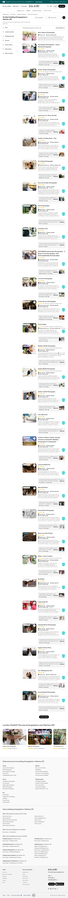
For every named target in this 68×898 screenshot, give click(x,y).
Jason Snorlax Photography (8, 767)
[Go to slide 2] (28, 39)
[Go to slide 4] (30, 39)
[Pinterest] (51, 889)
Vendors (28, 10)
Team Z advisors (26, 884)
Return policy (25, 880)
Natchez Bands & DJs (38, 816)
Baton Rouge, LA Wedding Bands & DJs (11, 846)
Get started (51, 884)
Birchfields (5, 798)
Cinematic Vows (6, 800)
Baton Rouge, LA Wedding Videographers (11, 851)
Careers (4, 880)
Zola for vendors (62, 1)
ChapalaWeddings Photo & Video (9, 775)
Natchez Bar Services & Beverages (10, 819)
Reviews (4, 876)
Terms (33, 1)
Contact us (25, 882)
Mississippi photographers (21, 14)
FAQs (24, 874)
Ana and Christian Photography (41, 775)
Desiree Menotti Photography (9, 771)
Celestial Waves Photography (9, 781)
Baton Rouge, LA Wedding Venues (41, 850)
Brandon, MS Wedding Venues (40, 853)
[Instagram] (55, 889)
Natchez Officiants (6, 818)
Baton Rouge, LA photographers (9, 832)
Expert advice (16, 6)
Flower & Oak (5, 773)
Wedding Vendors (6, 14)
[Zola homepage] (34, 6)
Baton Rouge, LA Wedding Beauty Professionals (13, 862)
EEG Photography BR (7, 769)
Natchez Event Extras (7, 816)
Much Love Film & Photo (40, 767)
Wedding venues (20, 10)
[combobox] (55, 17)
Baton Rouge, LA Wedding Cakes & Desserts (12, 857)
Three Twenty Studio (39, 785)
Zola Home (57, 1)
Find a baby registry (52, 879)
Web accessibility (26, 895)
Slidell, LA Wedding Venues (40, 855)
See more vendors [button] (44, 716)
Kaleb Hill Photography (7, 786)
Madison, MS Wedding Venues (40, 846)
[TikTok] (57, 889)
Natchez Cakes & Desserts (8, 821)
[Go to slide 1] (27, 39)
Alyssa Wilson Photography (8, 788)
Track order (25, 876)
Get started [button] (61, 6)
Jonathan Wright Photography (41, 771)
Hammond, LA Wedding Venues (41, 851)
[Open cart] (50, 6)
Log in (49, 875)
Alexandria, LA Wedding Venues (41, 857)
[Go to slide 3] (29, 39)
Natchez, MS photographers (33, 14)
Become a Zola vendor (7, 874)
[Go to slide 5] (31, 39)
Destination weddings (36, 10)
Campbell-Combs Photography (41, 783)
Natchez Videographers (39, 821)
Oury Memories (6, 783)
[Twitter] (53, 889)
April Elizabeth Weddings (40, 781)
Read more (55, 63)
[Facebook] (48, 889)
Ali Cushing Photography (40, 786)
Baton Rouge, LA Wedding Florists (41, 840)
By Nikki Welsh (6, 794)
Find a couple (24, 6)
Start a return (25, 878)
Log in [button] (55, 6)
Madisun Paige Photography (8, 785)
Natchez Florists (37, 819)
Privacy (4, 895)
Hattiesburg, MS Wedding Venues (41, 848)
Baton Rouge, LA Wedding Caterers (10, 840)
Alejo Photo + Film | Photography (42, 773)
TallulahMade (38, 769)
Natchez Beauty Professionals (9, 825)
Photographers (13, 14)
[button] (46, 17)
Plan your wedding (6, 6)
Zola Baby (52, 1)
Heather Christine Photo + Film (41, 788)
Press (4, 882)
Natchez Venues (37, 823)
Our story (5, 872)
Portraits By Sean (6, 802)
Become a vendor (47, 10)
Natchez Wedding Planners (40, 818)
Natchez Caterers (6, 823)
